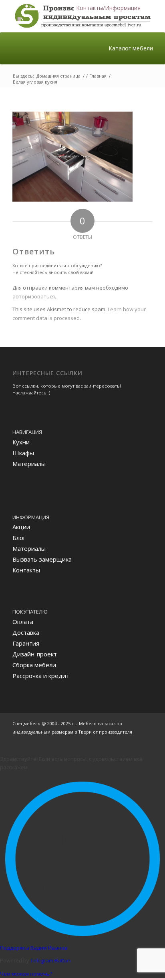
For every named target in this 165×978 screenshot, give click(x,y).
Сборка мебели (34, 665)
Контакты (26, 570)
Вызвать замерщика (42, 559)
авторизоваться (33, 296)
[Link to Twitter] (135, 740)
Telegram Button (50, 960)
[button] (108, 8)
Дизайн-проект (34, 654)
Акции (21, 527)
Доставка (25, 632)
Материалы (29, 464)
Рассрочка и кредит (40, 676)
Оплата (22, 622)
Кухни (21, 442)
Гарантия (25, 643)
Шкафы (23, 453)
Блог (19, 538)
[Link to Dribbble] (147, 740)
